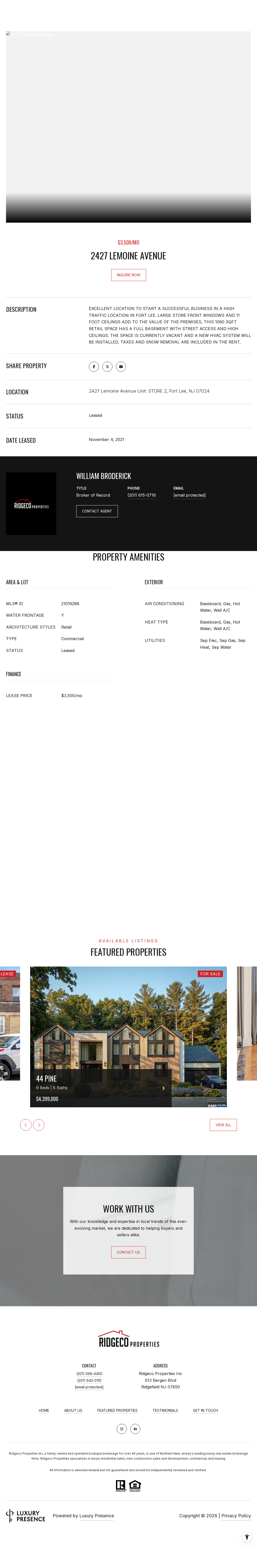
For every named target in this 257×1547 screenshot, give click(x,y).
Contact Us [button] (128, 1252)
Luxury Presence (96, 1515)
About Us (73, 1410)
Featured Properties (117, 1410)
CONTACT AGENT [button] (97, 511)
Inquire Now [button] (128, 275)
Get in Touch (205, 1410)
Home (44, 1410)
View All (223, 1125)
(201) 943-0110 (89, 1380)
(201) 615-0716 (141, 495)
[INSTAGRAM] (122, 1429)
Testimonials (165, 1410)
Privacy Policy (236, 1515)
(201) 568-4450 (89, 1373)
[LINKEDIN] (135, 1429)
